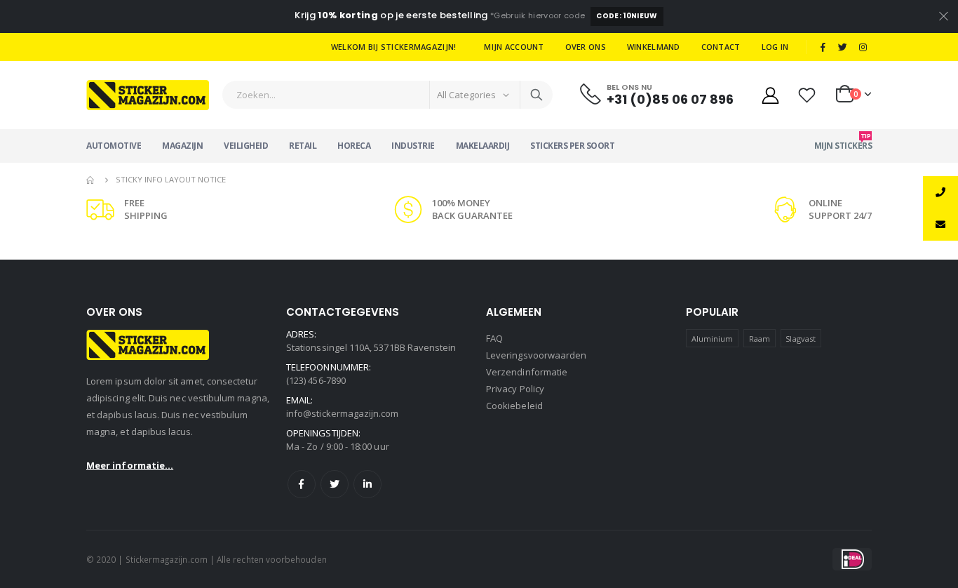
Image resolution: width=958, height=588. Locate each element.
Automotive (113, 146)
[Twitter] (843, 47)
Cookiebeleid (514, 405)
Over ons (585, 46)
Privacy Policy (515, 388)
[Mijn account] (770, 95)
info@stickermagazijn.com (342, 413)
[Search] (536, 95)
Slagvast (800, 338)
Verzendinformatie (526, 372)
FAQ (494, 338)
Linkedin (367, 484)
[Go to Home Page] (91, 179)
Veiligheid (246, 146)
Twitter (335, 484)
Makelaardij (483, 146)
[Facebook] (823, 47)
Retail (302, 146)
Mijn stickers (843, 141)
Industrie (413, 146)
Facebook (302, 484)
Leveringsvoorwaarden (536, 355)
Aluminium (712, 338)
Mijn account (514, 46)
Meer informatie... (129, 465)
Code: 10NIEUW (626, 16)
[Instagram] (863, 47)
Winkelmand (653, 46)
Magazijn (182, 146)
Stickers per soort (572, 146)
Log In (775, 46)
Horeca (353, 146)
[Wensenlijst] (807, 95)
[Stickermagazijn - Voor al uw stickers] (147, 95)
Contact (721, 46)
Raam (759, 338)
